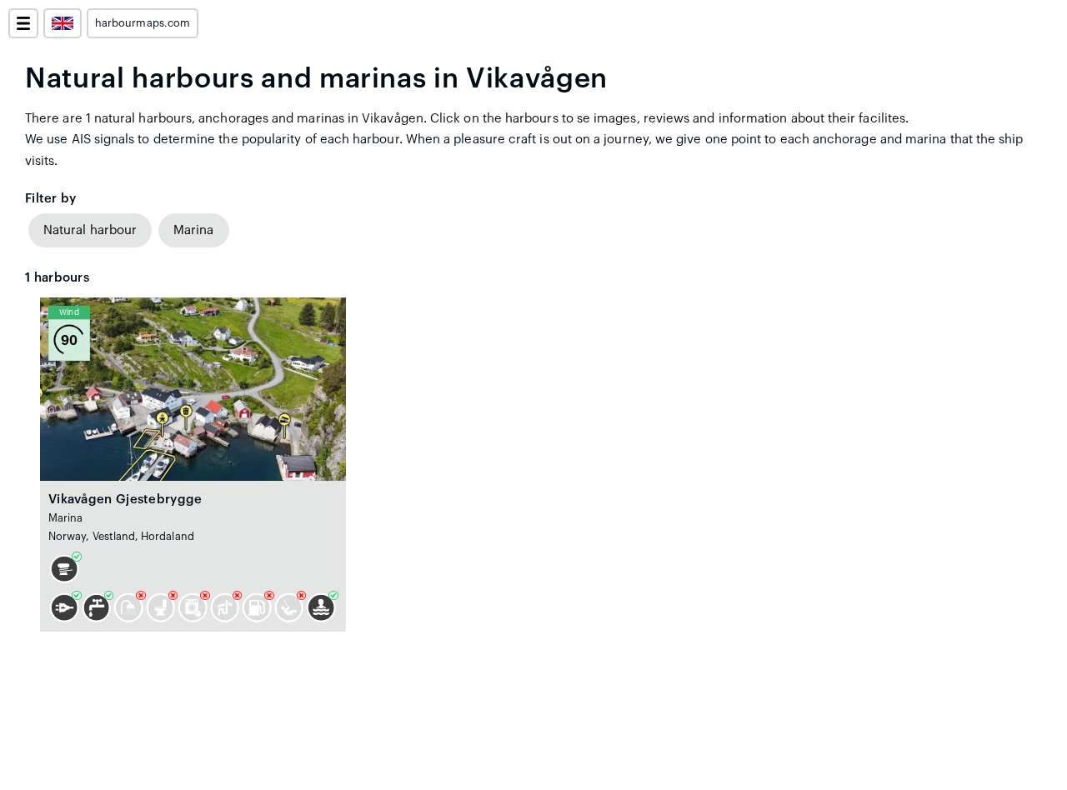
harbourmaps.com (142, 23)
